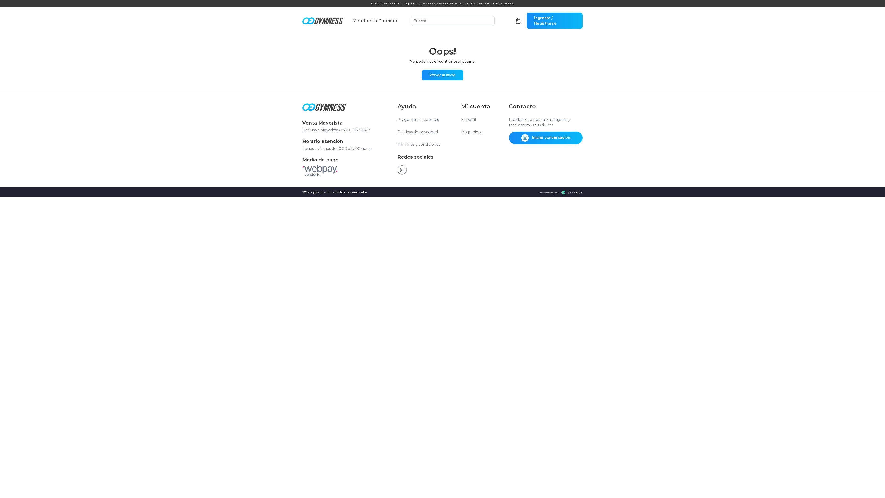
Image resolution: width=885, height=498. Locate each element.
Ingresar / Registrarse (545, 21)
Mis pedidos (471, 132)
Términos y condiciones (419, 144)
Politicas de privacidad (418, 132)
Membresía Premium (375, 20)
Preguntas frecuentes (418, 119)
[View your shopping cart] (518, 21)
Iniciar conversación (550, 137)
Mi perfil (468, 119)
